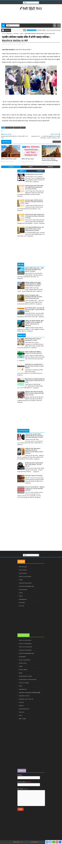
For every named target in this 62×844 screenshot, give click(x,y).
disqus (31, 166)
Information (9, 33)
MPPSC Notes (23, 669)
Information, (14, 44)
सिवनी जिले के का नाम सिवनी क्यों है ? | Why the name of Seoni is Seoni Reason (34, 366)
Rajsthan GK (23, 689)
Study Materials (24, 709)
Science (21, 702)
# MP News (16, 127)
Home (3, 33)
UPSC (20, 715)
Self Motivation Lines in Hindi (34, 174)
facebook (50, 166)
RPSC (20, 686)
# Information (9, 127)
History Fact (23, 663)
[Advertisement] (31, 17)
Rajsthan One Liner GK (26, 699)
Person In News (24, 682)
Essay (21, 579)
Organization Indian (25, 676)
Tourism (21, 712)
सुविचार (22, 171)
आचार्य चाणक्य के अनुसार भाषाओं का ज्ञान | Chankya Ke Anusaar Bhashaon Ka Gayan (34, 216)
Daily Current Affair (25, 576)
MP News (16, 33)
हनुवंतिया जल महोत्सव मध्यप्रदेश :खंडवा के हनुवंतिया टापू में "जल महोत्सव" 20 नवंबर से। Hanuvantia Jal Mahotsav (34, 323)
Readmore (36, 181)
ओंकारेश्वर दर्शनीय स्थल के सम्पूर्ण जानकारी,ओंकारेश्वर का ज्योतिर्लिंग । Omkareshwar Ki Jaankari (33, 284)
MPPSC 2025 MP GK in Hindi (8, 159)
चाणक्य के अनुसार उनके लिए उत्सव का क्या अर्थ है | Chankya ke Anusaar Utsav (34, 201)
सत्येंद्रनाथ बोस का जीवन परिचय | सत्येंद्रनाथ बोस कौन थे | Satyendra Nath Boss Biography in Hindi (34, 435)
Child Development (21, 30)
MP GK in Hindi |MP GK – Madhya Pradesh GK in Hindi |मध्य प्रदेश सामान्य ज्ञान (34, 488)
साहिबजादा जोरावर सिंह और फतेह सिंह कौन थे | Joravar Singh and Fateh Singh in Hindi (34, 393)
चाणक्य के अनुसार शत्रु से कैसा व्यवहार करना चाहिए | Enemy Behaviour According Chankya (34, 187)
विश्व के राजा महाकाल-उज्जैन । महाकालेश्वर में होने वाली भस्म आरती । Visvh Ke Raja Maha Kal (34, 297)
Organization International (27, 679)
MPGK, (23, 44)
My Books (22, 602)
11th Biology (23, 566)
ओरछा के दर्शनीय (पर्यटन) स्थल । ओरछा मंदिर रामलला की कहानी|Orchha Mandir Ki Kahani (34, 269)
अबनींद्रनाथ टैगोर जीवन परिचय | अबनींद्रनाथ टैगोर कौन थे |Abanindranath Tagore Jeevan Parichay (34, 451)
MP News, (19, 44)
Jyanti (21, 593)
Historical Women (24, 660)
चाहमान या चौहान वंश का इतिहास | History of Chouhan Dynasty (33, 352)
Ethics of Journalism (25, 647)
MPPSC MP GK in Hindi (27, 159)
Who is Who (22, 718)
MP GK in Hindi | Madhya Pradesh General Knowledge (50, 159)
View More (57, 141)
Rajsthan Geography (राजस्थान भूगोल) (29, 692)
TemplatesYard (26, 842)
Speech (21, 705)
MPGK (21, 33)
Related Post (6, 142)
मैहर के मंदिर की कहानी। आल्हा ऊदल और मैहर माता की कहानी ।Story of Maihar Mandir (35, 309)
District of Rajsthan (25, 643)
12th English (23, 573)
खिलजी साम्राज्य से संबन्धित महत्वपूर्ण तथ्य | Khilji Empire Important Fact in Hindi (35, 380)
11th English (23, 570)
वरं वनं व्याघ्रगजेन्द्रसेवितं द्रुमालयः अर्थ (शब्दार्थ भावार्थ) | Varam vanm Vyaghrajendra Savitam (34, 229)
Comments (40, 171)
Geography (22, 656)
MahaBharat (23, 599)
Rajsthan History (24, 696)
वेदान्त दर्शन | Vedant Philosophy (34, 476)
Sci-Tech (21, 606)
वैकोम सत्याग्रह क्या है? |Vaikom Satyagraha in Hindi (33, 339)
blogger (11, 166)
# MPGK (23, 127)
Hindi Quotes (23, 589)
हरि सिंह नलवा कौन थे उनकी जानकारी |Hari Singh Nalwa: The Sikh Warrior (34, 464)
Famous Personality (25, 583)
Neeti (20, 673)
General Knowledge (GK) (26, 586)
